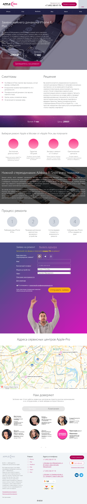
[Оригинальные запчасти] (73, 143)
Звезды (32, 408)
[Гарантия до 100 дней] (33, 144)
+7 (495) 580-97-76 (49, 459)
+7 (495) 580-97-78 (49, 471)
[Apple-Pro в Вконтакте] (77, 475)
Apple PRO (10, 4)
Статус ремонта (76, 457)
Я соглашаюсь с (35, 285)
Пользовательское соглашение (9, 492)
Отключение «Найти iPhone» (77, 467)
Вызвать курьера (69, 4)
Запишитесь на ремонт (27, 63)
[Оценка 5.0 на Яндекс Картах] (49, 482)
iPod (31, 472)
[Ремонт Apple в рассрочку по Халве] (77, 501)
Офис (18, 274)
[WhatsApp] (51, 256)
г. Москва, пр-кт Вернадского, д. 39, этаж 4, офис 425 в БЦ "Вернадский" (53, 465)
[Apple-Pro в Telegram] (81, 475)
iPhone (32, 459)
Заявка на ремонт (25, 247)
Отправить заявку (59, 290)
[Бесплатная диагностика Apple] (13, 143)
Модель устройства (23, 270)
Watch (31, 469)
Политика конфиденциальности (9, 494)
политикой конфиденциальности (41, 285)
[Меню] (82, 4)
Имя (18, 261)
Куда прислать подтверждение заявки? (24, 256)
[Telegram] (45, 256)
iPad (31, 462)
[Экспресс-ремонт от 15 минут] (53, 143)
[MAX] (40, 256)
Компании (53, 408)
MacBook (32, 464)
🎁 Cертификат (76, 463)
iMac (31, 467)
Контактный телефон (24, 266)
